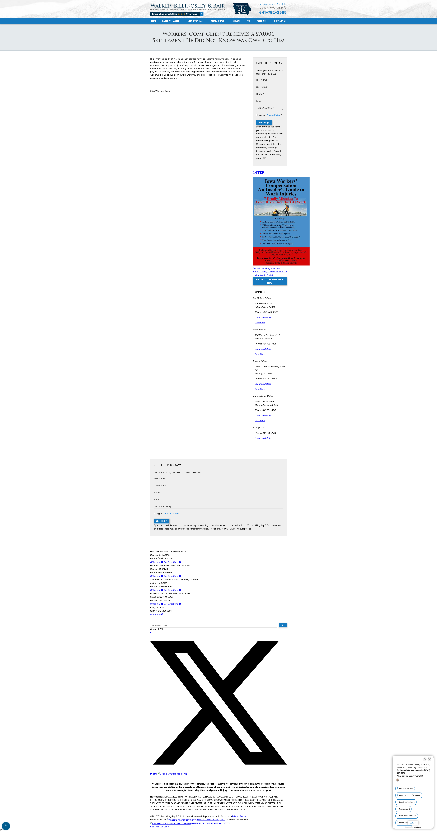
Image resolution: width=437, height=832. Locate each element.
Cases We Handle (171, 21)
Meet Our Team (195, 21)
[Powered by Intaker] (417, 827)
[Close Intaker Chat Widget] (429, 759)
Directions (260, 322)
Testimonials (218, 21)
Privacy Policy (273, 115)
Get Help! (264, 122)
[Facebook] (150, 632)
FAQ (249, 21)
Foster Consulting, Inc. (211, 820)
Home (153, 21)
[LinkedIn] (151, 773)
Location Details (263, 317)
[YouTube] (154, 773)
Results (236, 21)
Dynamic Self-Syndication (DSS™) (210, 823)
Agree (270, 115)
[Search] (282, 625)
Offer (258, 172)
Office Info (155, 562)
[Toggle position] (425, 759)
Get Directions (171, 562)
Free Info (261, 21)
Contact (280, 21)
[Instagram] (156, 773)
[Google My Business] (171, 773)
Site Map (154, 826)
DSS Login (164, 826)
